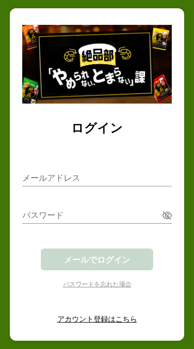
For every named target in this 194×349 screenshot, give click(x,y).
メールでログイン (97, 259)
